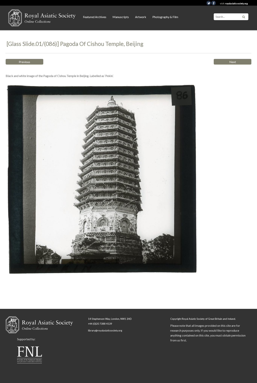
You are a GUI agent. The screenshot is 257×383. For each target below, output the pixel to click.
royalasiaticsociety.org (236, 3)
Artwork (140, 17)
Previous (24, 62)
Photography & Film (165, 17)
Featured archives (94, 17)
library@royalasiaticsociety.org (105, 330)
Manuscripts (121, 17)
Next (232, 62)
